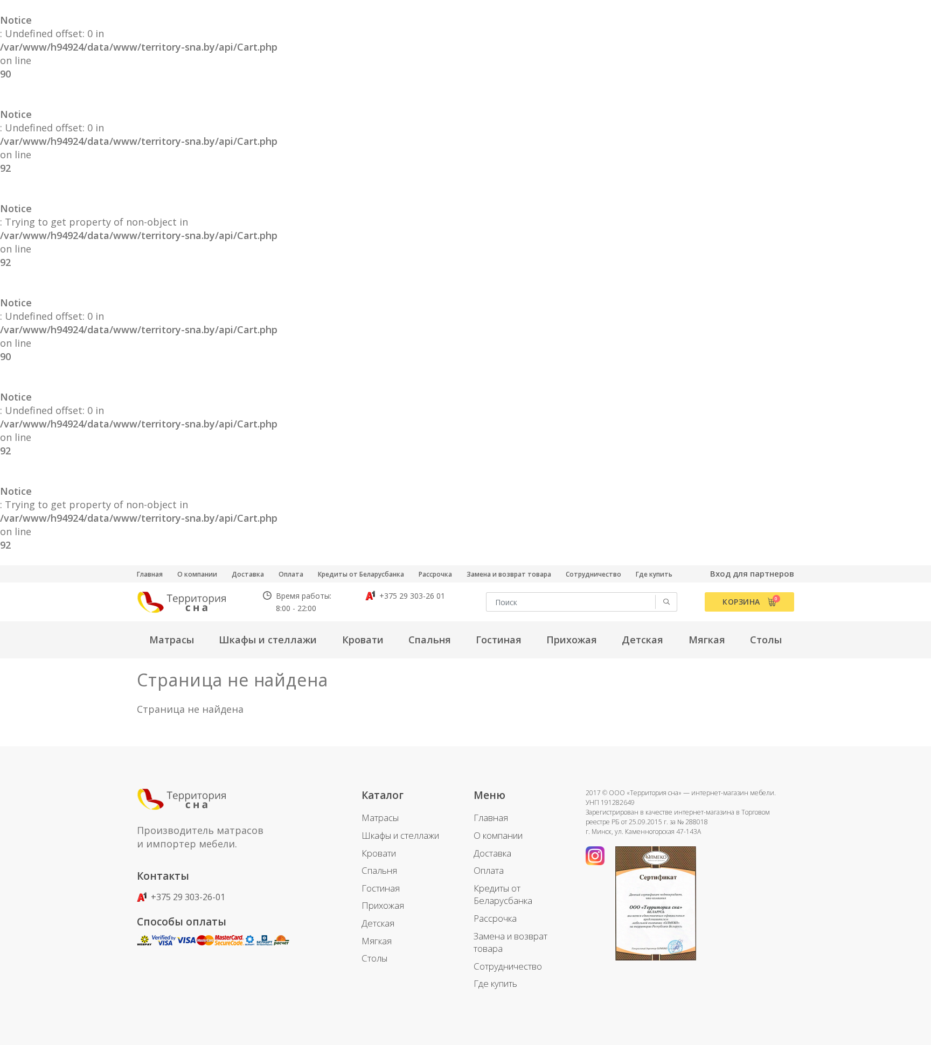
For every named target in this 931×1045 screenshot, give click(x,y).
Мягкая (377, 941)
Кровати (379, 853)
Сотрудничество (593, 574)
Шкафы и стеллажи (400, 835)
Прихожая (383, 905)
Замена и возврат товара (509, 574)
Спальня (379, 870)
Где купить (654, 574)
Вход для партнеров (752, 573)
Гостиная (381, 888)
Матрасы (380, 817)
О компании (197, 574)
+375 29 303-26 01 (411, 596)
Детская (378, 923)
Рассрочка (435, 574)
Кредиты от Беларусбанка (361, 574)
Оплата (291, 574)
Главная (150, 574)
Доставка (248, 574)
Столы (374, 958)
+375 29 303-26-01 (187, 897)
